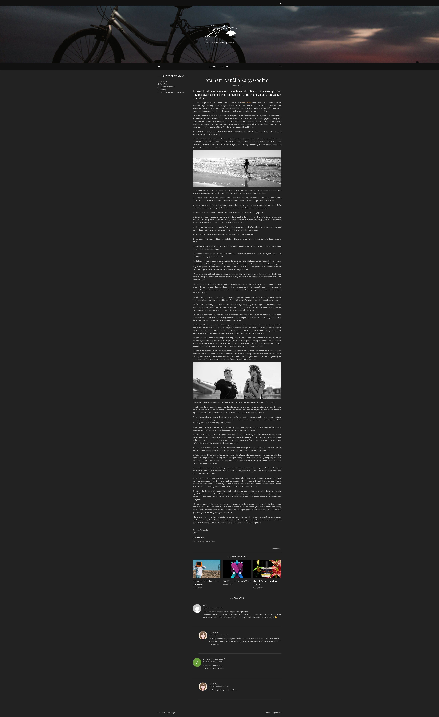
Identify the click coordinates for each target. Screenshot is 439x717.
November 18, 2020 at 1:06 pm (218, 635)
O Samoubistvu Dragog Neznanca (171, 92)
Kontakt (224, 66)
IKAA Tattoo (246, 102)
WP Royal (172, 713)
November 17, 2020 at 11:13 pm (213, 608)
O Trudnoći (162, 89)
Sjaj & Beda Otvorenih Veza (236, 581)
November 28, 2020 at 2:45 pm (218, 686)
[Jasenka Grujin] (219, 32)
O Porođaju (162, 84)
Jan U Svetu (162, 81)
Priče (237, 76)
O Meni (213, 66)
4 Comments (276, 548)
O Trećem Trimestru (166, 87)
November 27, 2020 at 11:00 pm (213, 662)
